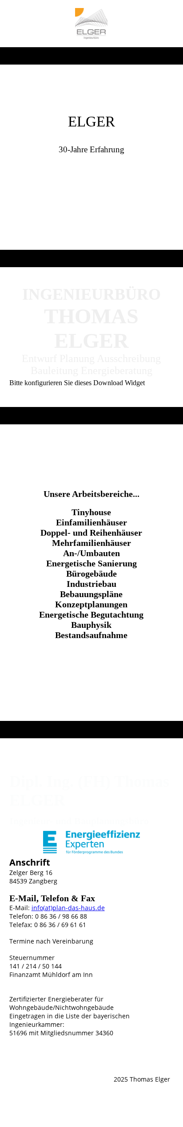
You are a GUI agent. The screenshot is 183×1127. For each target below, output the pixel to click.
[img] (91, 23)
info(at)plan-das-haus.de (68, 907)
